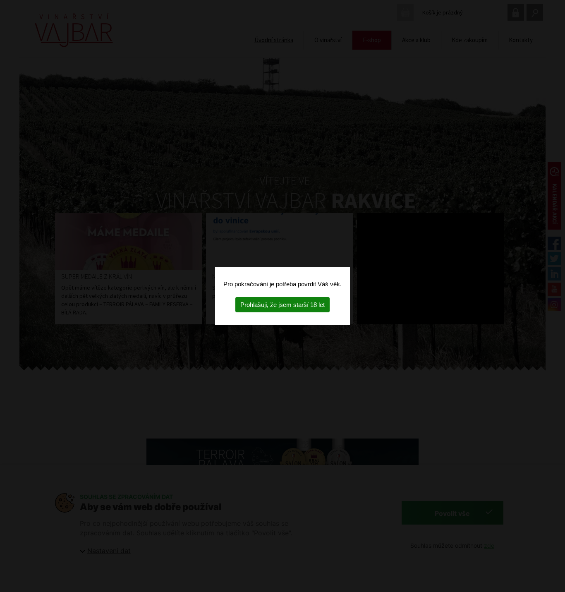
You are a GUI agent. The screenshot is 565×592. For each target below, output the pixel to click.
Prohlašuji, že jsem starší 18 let (282, 304)
